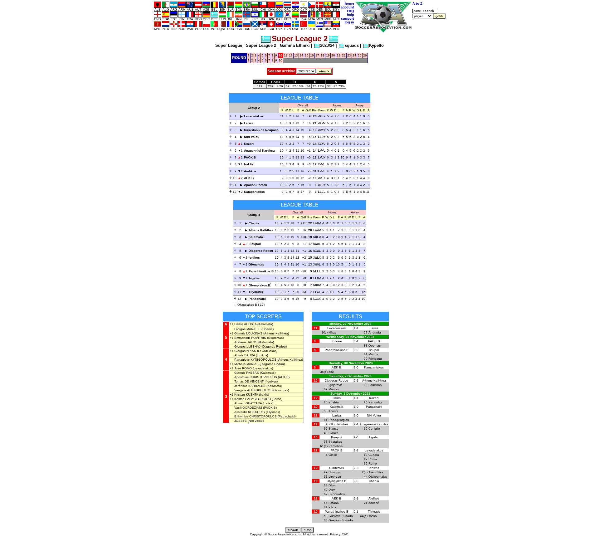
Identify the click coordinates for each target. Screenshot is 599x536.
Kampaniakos (254, 191)
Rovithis (334, 472)
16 (312, 55)
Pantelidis (336, 446)
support (347, 18)
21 (338, 55)
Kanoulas (375, 402)
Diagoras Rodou (261, 250)
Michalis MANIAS (246, 364)
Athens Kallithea (261, 230)
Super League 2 (261, 45)
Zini (331, 371)
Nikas (332, 332)
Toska (372, 516)
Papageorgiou (339, 419)
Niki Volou (251, 137)
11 (285, 55)
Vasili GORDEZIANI (248, 407)
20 (333, 55)
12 (291, 55)
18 (322, 55)
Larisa (249, 123)
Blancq (333, 428)
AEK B (249, 178)
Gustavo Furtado (341, 516)
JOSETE (240, 420)
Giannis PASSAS (246, 372)
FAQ (350, 11)
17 (317, 55)
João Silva (375, 472)
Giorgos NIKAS (245, 351)
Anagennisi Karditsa (259, 150)
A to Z (417, 3)
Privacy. (335, 534)
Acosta (333, 411)
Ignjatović (335, 385)
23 (349, 55)
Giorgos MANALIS (247, 329)
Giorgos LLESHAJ (247, 346)
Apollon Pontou (255, 185)
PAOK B (250, 157)
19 (328, 55)
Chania (254, 223)
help (350, 15)
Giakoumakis (377, 476)
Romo (372, 459)
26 (365, 55)
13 (296, 55)
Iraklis (249, 164)
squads (352, 45)
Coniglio (374, 428)
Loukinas (375, 385)
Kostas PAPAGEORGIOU (252, 399)
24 (354, 55)
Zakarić (373, 502)
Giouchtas (256, 264)
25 (360, 55)
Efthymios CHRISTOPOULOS (255, 416)
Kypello (376, 45)
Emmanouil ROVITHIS (250, 337)
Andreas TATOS (245, 342)
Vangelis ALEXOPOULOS (252, 390)
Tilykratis (256, 292)
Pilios (332, 507)
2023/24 (327, 45)
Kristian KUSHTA (246, 394)
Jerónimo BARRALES (249, 385)
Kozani (249, 143)
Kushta (334, 402)
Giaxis (333, 454)
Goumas (374, 345)
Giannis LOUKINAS (248, 333)
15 (307, 55)
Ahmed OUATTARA (248, 403)
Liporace (335, 476)
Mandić (373, 354)
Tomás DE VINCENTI (249, 381)
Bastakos (335, 441)
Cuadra (373, 454)
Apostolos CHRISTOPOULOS (255, 377)
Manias (334, 389)
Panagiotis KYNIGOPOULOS (255, 359)
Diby (332, 485)
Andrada (374, 332)
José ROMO (243, 368)
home (349, 3)
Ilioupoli (255, 244)
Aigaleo (254, 278)
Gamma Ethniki (295, 45)
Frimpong (375, 358)
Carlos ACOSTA (245, 324)
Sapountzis (337, 494)
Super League (228, 45)
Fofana (334, 502)
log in (349, 22)
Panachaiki (257, 298)
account (347, 7)
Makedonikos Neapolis (261, 130)
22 (344, 55)
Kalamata (256, 237)
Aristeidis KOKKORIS (249, 412)
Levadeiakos (254, 116)
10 (280, 60)
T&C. (345, 534)
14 (301, 55)
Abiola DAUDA (244, 355)
